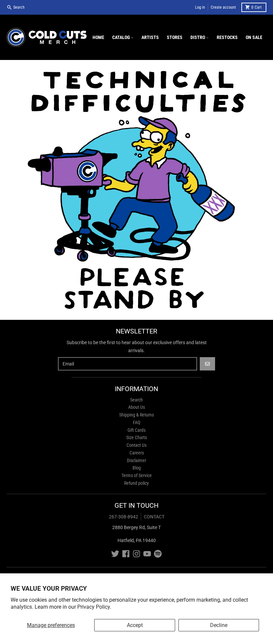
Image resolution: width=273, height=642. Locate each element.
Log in (200, 7)
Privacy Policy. (94, 607)
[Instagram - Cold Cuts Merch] (136, 554)
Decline (218, 625)
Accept (135, 625)
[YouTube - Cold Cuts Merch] (147, 554)
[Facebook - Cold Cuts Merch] (126, 554)
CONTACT (154, 516)
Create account (223, 7)
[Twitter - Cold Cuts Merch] (115, 554)
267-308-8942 (123, 516)
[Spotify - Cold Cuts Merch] (158, 554)
